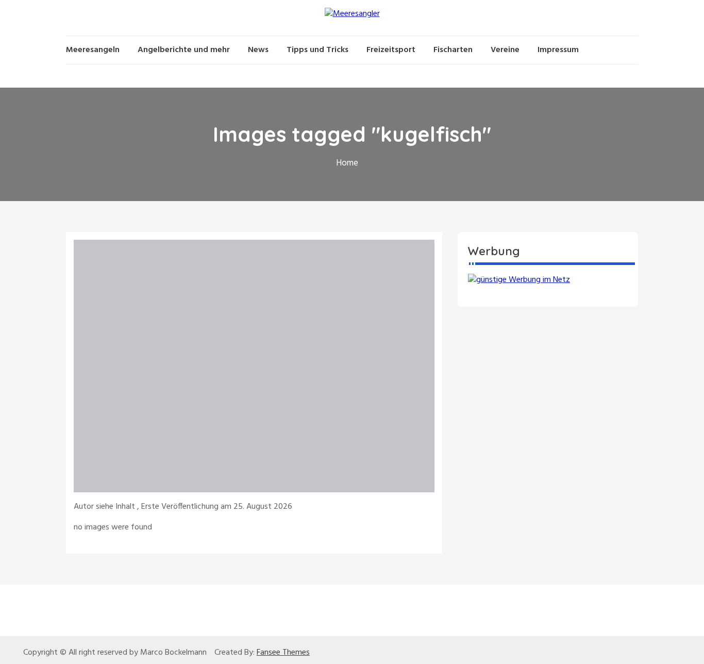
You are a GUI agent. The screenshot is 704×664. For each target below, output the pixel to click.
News (258, 50)
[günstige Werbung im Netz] (519, 280)
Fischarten (453, 50)
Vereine (505, 50)
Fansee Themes (283, 652)
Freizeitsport (390, 50)
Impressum (558, 50)
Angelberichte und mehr (184, 50)
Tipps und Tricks (317, 50)
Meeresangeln (93, 50)
